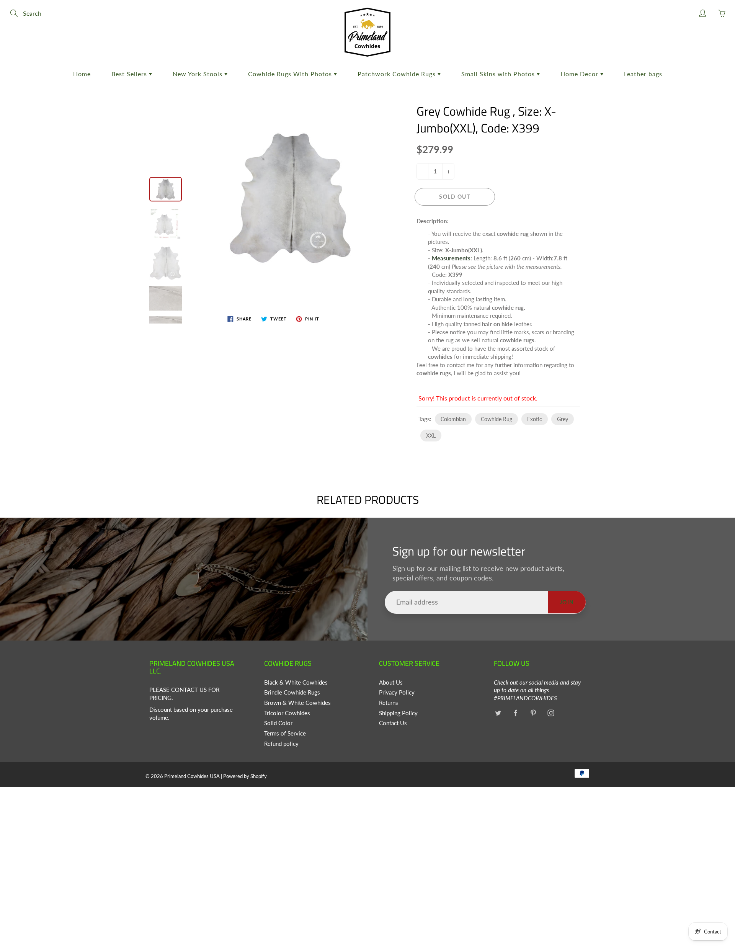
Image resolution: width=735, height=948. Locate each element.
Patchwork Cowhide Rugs (398, 73)
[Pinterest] (533, 713)
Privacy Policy (397, 692)
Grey (562, 419)
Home (82, 73)
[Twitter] (498, 713)
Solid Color (278, 723)
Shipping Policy (398, 713)
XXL (431, 435)
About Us (391, 682)
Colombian (453, 419)
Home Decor (580, 73)
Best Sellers (130, 73)
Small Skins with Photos (499, 73)
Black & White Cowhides (296, 682)
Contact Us (393, 723)
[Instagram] (550, 713)
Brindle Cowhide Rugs (292, 692)
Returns (388, 703)
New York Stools (198, 73)
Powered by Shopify (245, 776)
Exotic (534, 419)
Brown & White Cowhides (297, 703)
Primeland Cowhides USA (192, 776)
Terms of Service (285, 733)
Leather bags (643, 73)
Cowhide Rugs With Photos (291, 73)
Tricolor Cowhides (287, 713)
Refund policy (281, 743)
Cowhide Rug (496, 419)
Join (567, 602)
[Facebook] (515, 713)
